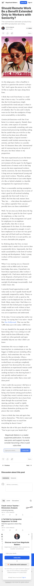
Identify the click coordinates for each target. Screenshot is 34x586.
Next (27, 465)
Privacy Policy (22, 572)
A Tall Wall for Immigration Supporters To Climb (11, 520)
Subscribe (23, 2)
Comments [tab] (6, 478)
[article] (17, 510)
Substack (8, 582)
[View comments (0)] (7, 33)
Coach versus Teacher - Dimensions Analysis (10, 507)
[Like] (3, 33)
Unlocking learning (7, 510)
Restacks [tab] (13, 478)
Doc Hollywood (10, 322)
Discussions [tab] (15, 500)
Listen (30, 28)
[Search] (31, 500)
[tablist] (9, 478)
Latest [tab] (8, 500)
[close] (28, 534)
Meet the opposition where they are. (11, 524)
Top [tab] (4, 500)
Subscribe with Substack (18, 564)
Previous (7, 465)
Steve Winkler (10, 27)
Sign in (30, 2)
